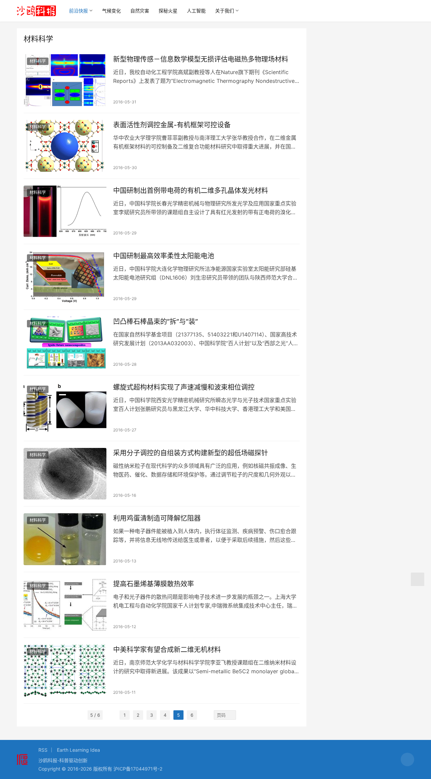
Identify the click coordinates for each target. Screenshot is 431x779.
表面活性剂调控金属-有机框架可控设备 (172, 125)
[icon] (407, 759)
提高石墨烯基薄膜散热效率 (153, 584)
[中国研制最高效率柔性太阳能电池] (65, 277)
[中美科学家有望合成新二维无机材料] (65, 670)
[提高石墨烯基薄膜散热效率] (65, 605)
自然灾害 (139, 10)
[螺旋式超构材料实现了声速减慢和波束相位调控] (65, 408)
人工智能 (196, 10)
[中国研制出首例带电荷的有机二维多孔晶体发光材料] (65, 211)
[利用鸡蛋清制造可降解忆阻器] (65, 539)
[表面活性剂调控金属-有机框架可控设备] (65, 146)
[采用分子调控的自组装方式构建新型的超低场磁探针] (65, 474)
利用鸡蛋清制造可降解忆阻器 (157, 518)
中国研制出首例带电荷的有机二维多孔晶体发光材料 (190, 191)
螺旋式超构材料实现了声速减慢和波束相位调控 (184, 387)
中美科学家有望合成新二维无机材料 (167, 650)
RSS (42, 750)
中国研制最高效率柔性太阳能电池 (163, 256)
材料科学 (38, 61)
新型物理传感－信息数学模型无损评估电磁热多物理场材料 (200, 59)
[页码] (231, 715)
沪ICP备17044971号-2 (137, 769)
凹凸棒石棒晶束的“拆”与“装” (155, 322)
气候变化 (111, 10)
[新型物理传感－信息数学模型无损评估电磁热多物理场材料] (65, 80)
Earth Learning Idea (78, 750)
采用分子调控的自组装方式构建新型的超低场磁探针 (190, 453)
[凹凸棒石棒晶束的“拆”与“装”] (65, 342)
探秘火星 (168, 10)
